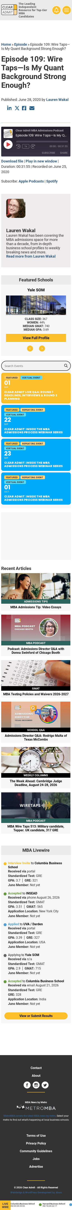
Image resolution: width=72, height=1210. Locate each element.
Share (64, 153)
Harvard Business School (50, 1204)
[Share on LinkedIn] (9, 108)
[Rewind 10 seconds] (18, 146)
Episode (20, 44)
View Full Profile (36, 338)
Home (6, 44)
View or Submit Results (36, 1016)
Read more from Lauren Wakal (31, 256)
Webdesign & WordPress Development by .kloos (36, 1192)
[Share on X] (17, 108)
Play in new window (41, 161)
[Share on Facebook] (24, 108)
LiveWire (5, 1205)
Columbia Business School (19, 1204)
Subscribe (48, 153)
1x (25, 146)
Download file (12, 161)
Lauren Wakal (57, 100)
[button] (30, 348)
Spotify (52, 181)
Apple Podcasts (31, 181)
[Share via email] (31, 108)
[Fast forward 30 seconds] (33, 146)
